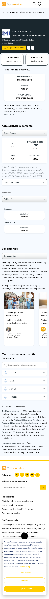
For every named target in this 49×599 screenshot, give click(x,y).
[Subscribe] (43, 487)
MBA (12, 389)
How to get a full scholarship (14, 314)
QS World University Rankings (27, 420)
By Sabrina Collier (14, 334)
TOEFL (13, 155)
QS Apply (17, 432)
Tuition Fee (9, 199)
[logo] (12, 3)
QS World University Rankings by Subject (20, 423)
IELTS (13, 143)
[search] (34, 4)
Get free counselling (11, 513)
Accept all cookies (24, 589)
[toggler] (45, 3)
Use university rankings (12, 505)
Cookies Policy (24, 566)
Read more (9, 114)
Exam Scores (10, 133)
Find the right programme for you (17, 501)
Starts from (24, 214)
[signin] (39, 3)
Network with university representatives (20, 532)
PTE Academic (36, 155)
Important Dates (11, 182)
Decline (24, 580)
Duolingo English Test (35, 143)
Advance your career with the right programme (23, 524)
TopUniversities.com (11, 411)
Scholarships (10, 256)
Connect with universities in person (18, 509)
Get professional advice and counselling (20, 536)
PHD (13, 397)
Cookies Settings (24, 572)
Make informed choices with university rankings (23, 528)
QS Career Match (10, 443)
